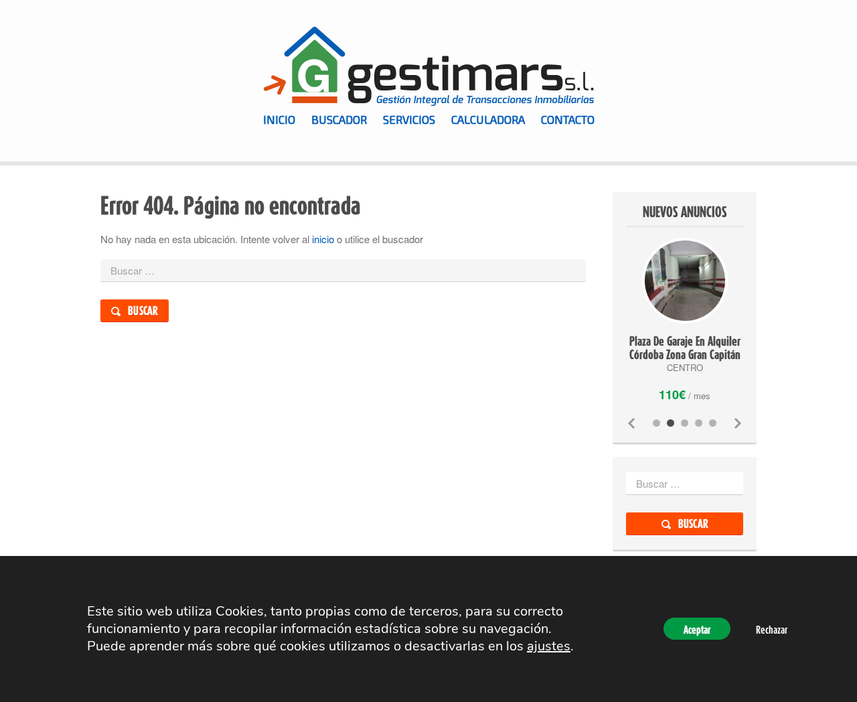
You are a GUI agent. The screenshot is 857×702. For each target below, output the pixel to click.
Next (737, 423)
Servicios (409, 119)
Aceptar (697, 630)
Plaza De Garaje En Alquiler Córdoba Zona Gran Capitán (685, 347)
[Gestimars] (428, 66)
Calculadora (488, 119)
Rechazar (771, 630)
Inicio (279, 119)
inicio (323, 239)
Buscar (143, 310)
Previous (631, 423)
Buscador (339, 119)
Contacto (568, 119)
